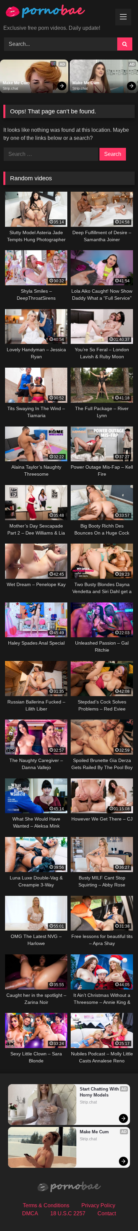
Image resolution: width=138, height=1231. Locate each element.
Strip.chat (10, 88)
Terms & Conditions (46, 1205)
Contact (106, 1213)
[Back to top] (117, 1211)
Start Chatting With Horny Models (100, 1092)
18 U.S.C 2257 (67, 1213)
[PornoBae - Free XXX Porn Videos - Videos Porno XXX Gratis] (56, 12)
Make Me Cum (16, 83)
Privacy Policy (98, 1205)
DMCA (30, 1213)
